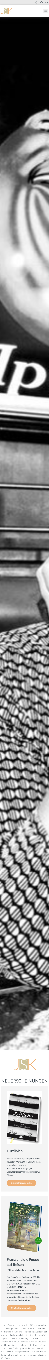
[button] (45, 11)
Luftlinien (15, 1151)
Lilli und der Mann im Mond (23, 1270)
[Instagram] (36, 2)
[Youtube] (46, 2)
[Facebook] (41, 2)
